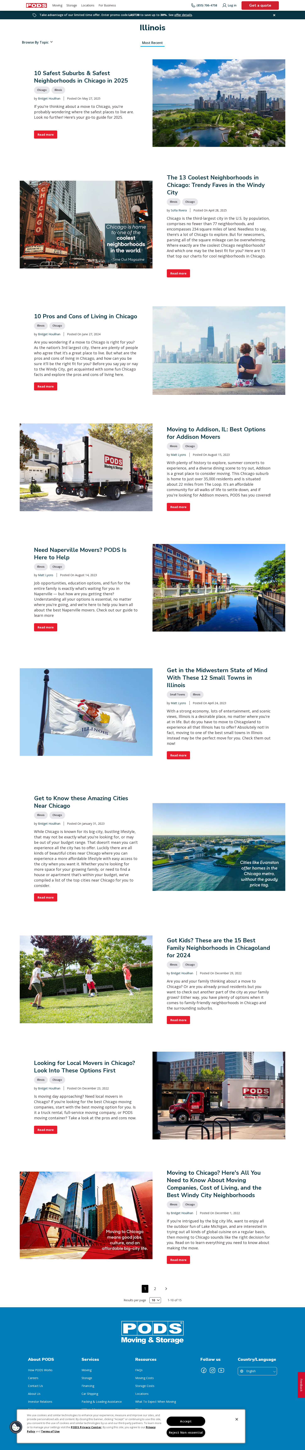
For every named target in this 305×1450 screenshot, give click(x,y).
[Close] (236, 1419)
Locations (142, 1394)
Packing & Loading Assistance (102, 1402)
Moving (87, 1370)
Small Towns (177, 694)
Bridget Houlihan (49, 98)
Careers (33, 1378)
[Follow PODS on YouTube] (221, 1370)
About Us (34, 1394)
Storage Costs (144, 1386)
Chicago (42, 90)
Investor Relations (40, 1402)
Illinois (58, 90)
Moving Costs (144, 1378)
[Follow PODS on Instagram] (212, 1370)
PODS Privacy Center (86, 1427)
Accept (186, 1421)
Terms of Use (50, 1431)
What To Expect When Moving (155, 1402)
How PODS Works (40, 1370)
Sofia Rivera (179, 210)
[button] (16, 1427)
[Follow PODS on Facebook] (203, 1370)
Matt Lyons (178, 455)
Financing (88, 1386)
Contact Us (35, 1386)
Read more (46, 135)
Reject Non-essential (186, 1432)
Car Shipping (90, 1394)
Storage (87, 1378)
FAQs (139, 1370)
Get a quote (260, 5)
